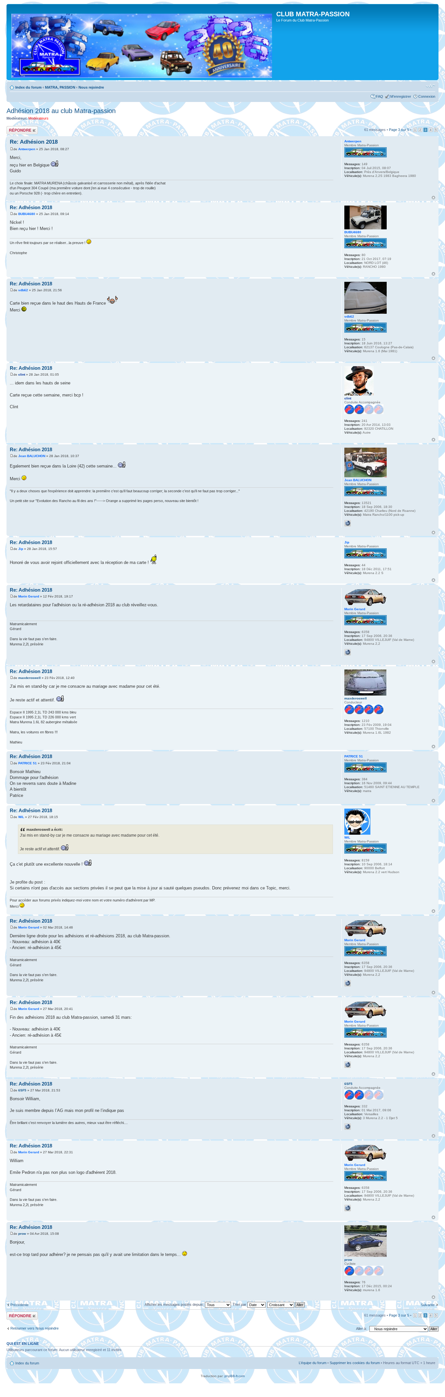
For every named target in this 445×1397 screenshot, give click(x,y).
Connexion (426, 96)
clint (21, 374)
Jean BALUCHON (31, 456)
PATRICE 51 (27, 763)
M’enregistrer (400, 96)
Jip (20, 549)
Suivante (428, 1305)
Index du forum (28, 87)
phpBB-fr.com (234, 1376)
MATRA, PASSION (60, 87)
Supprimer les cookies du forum (355, 1363)
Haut (433, 197)
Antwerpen (26, 149)
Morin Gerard (28, 596)
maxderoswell (29, 678)
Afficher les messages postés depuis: (175, 1304)
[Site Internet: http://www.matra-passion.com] (347, 652)
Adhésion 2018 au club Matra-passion (61, 110)
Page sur (399, 130)
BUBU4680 (26, 214)
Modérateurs (38, 118)
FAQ (379, 96)
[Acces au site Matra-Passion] (142, 44)
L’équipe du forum (312, 1363)
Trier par (240, 1304)
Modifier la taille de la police (430, 86)
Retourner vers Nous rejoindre (34, 1328)
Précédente (19, 1305)
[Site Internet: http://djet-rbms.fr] (347, 1126)
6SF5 (22, 1090)
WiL (21, 817)
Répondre (14, 128)
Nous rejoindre (91, 87)
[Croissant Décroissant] (286, 1304)
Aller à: (361, 1329)
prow (22, 1233)
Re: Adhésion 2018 (34, 142)
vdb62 (23, 290)
